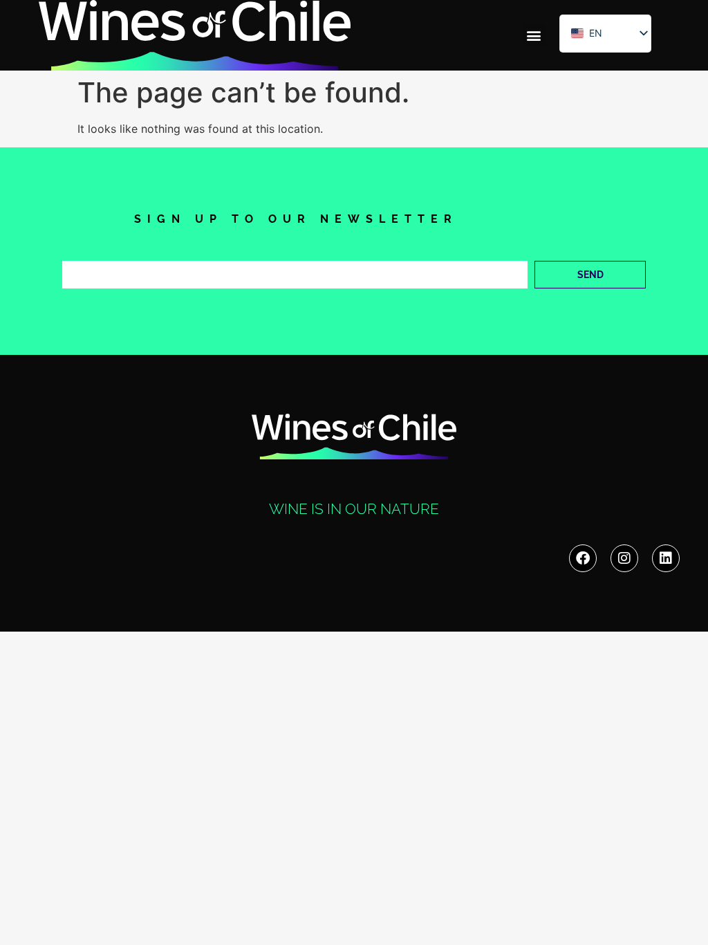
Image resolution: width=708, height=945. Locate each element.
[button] (534, 35)
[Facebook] (583, 558)
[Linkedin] (666, 558)
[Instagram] (624, 558)
